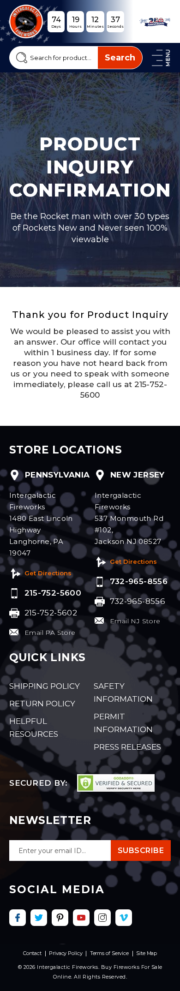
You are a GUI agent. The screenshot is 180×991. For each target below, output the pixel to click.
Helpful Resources (33, 727)
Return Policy (42, 703)
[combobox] (76, 57)
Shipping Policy (44, 686)
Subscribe (141, 850)
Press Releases (127, 747)
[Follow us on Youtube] (81, 917)
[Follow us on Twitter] (38, 917)
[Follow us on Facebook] (17, 917)
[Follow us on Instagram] (102, 917)
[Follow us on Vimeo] (123, 917)
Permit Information (123, 723)
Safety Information (123, 692)
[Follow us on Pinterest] (60, 917)
